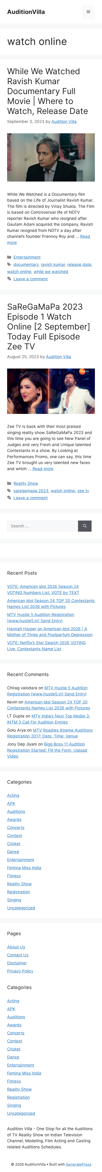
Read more (42, 468)
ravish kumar (53, 264)
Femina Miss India (24, 867)
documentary (26, 264)
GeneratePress (78, 1164)
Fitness (14, 875)
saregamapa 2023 (31, 490)
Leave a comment (31, 279)
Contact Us (17, 955)
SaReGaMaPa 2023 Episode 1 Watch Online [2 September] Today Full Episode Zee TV (48, 326)
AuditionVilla (26, 11)
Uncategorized (21, 908)
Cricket (13, 843)
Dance (13, 851)
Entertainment (27, 257)
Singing (14, 900)
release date (79, 264)
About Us (16, 947)
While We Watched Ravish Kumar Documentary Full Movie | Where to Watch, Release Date (47, 91)
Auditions (16, 811)
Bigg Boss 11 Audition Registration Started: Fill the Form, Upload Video (47, 750)
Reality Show (26, 483)
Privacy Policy (20, 971)
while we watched (51, 271)
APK (11, 803)
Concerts (15, 827)
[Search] (85, 526)
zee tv (83, 490)
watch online (19, 271)
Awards (14, 819)
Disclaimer (17, 963)
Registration (18, 892)
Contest (14, 835)
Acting (13, 795)
